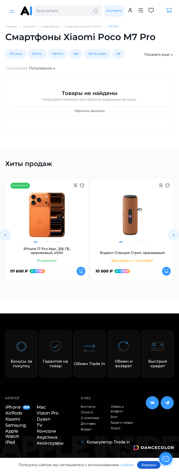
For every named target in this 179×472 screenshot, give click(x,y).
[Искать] (95, 10)
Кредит (86, 429)
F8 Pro (37, 54)
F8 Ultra (16, 54)
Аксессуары (50, 443)
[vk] (152, 402)
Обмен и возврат (117, 409)
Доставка (88, 423)
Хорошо (148, 465)
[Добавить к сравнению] (75, 186)
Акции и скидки (122, 422)
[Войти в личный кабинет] (130, 11)
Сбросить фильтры (89, 111)
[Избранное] (151, 11)
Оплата (87, 412)
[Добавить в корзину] (81, 271)
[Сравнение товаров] (141, 11)
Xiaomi (12, 419)
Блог (114, 417)
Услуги (115, 428)
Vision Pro (47, 413)
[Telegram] (167, 402)
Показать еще (156, 54)
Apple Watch (12, 434)
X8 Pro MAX (97, 54)
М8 (75, 54)
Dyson (43, 419)
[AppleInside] (26, 10)
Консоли (46, 431)
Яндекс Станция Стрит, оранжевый (132, 253)
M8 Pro (57, 54)
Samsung (15, 425)
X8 (118, 54)
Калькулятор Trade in (108, 442)
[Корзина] (167, 10)
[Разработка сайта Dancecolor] (153, 448)
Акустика (47, 437)
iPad (10, 442)
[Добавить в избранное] (82, 186)
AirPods (13, 413)
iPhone (17, 407)
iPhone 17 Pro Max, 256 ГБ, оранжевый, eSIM (47, 251)
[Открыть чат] (165, 458)
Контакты (114, 11)
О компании (90, 418)
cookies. (127, 465)
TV (39, 425)
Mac (41, 407)
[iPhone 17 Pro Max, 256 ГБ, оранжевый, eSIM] (47, 217)
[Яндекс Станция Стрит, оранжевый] (132, 217)
